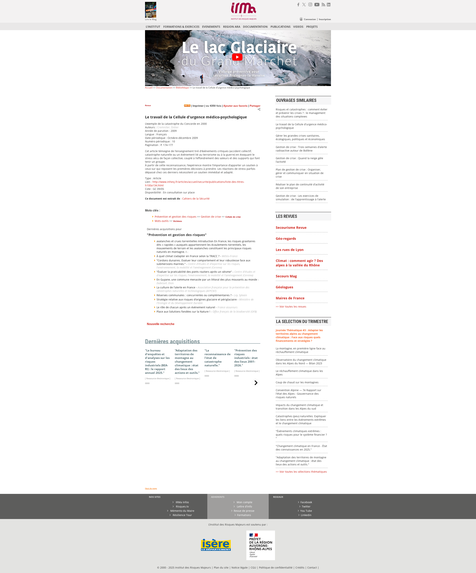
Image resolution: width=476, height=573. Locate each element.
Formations (244, 515)
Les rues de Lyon (290, 249)
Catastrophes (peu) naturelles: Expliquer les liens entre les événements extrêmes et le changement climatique (301, 419)
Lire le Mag (151, 19)
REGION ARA (231, 26)
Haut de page (151, 488)
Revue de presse (244, 510)
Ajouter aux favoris (235, 105)
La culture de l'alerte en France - (177, 287)
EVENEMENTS (211, 26)
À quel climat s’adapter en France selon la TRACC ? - (189, 256)
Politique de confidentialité (275, 567)
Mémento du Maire (182, 510)
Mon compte (244, 502)
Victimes (177, 221)
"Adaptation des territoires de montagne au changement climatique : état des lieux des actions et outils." (301, 461)
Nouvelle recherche (160, 324)
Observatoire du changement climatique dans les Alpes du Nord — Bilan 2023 (301, 361)
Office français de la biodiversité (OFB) (235, 311)
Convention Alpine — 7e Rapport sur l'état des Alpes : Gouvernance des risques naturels (298, 393)
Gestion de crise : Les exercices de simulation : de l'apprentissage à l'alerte (301, 197)
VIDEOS (298, 26)
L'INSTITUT (153, 26)
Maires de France (290, 298)
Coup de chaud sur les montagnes (297, 382)
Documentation (164, 87)
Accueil (148, 87)
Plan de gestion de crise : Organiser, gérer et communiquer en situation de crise (300, 173)
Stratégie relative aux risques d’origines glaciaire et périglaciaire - (198, 299)
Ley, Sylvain (240, 295)
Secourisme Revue (291, 227)
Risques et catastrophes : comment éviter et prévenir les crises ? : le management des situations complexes (301, 113)
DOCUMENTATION (255, 26)
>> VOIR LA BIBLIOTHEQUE (161, 431)
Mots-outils (162, 221)
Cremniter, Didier (168, 127)
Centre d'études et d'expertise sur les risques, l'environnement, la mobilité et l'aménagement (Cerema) (198, 265)
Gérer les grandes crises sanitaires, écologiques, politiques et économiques (300, 137)
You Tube (306, 510)
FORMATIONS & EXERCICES (181, 26)
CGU (253, 567)
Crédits (299, 567)
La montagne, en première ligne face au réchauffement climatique (300, 350)
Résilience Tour (182, 515)
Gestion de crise (211, 216)
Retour (148, 105)
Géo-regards (286, 238)
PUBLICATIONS (280, 26)
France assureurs (227, 307)
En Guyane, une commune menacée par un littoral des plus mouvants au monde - (208, 279)
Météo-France (230, 256)
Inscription (325, 19)
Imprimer (198, 105)
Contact (312, 567)
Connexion (310, 19)
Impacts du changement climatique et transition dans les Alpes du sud (299, 406)
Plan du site (221, 567)
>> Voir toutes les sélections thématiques (301, 471)
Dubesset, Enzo (165, 283)
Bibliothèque (182, 87)
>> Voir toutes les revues (291, 306)
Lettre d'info (244, 506)
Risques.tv (182, 506)
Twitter (306, 506)
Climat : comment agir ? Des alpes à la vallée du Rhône (299, 262)
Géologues (284, 287)
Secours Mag (286, 276)
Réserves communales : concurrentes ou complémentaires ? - (195, 295)
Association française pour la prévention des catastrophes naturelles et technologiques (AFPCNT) (203, 289)
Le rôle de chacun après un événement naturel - (187, 307)
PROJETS (312, 26)
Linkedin (306, 515)
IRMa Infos (182, 502)
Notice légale (239, 567)
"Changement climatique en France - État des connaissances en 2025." (301, 447)
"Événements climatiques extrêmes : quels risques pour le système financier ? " (301, 434)
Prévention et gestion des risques (175, 216)
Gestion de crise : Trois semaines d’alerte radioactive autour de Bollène (301, 148)
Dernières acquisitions (172, 341)
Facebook (306, 502)
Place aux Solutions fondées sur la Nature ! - (185, 311)
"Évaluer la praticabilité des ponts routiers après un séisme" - (195, 271)
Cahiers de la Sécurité (196, 198)
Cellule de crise (233, 216)
